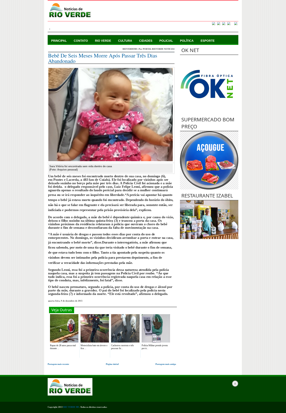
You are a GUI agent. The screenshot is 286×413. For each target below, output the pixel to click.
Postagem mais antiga (165, 364)
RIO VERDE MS (71, 407)
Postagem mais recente (58, 364)
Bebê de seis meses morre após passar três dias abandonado (102, 58)
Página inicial (112, 364)
